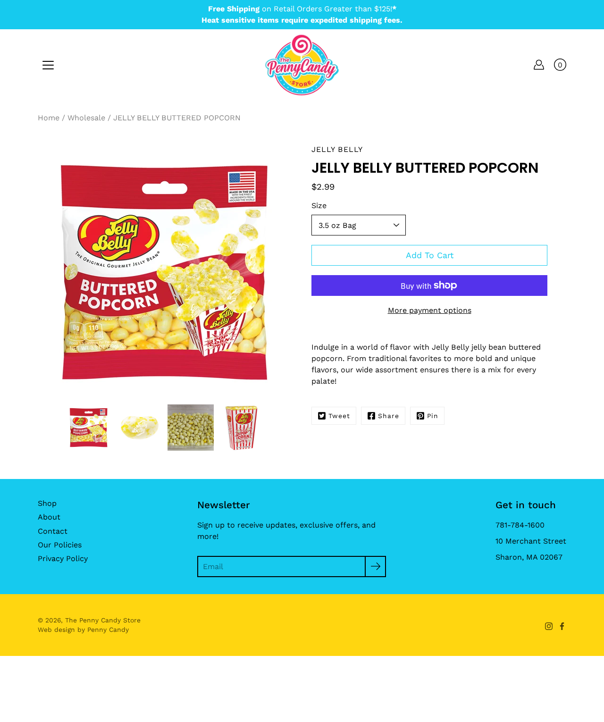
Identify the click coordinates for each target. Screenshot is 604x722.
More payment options (429, 310)
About (49, 516)
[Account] (538, 64)
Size (319, 205)
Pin (432, 416)
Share (388, 416)
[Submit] (375, 566)
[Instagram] (549, 626)
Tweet (339, 416)
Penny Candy (108, 629)
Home (48, 117)
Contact (52, 531)
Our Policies (60, 544)
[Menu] (48, 65)
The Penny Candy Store (103, 620)
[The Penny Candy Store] (302, 64)
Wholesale (86, 117)
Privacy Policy (63, 558)
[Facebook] (562, 626)
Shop (47, 503)
